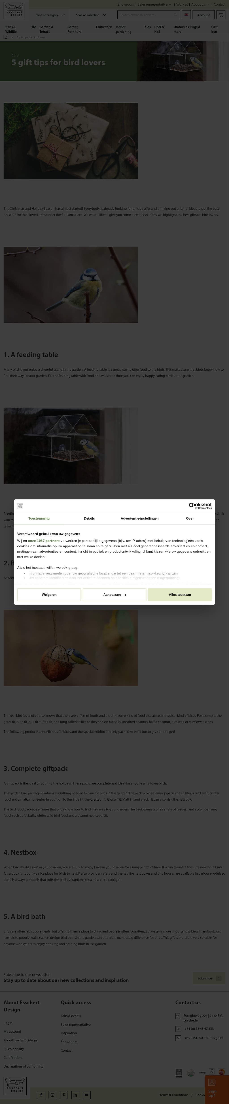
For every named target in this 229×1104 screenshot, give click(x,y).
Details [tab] (89, 518)
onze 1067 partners (44, 541)
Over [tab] (190, 518)
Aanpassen (112, 594)
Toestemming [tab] (39, 518)
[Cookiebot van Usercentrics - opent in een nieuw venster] (192, 506)
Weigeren (49, 594)
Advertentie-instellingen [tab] (140, 518)
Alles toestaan (180, 594)
